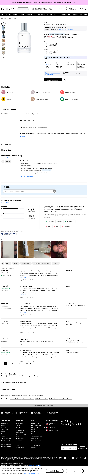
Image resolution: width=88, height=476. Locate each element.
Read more (23, 277)
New (2, 14)
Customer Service (35, 423)
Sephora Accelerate (6, 444)
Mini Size (49, 14)
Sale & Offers (83, 14)
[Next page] (30, 363)
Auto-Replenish (20, 438)
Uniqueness (70, 29)
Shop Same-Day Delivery (22, 450)
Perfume (15, 18)
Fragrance (29, 14)
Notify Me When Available (53, 79)
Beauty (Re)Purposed (6, 446)
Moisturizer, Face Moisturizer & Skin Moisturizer (25, 396)
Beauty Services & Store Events (22, 435)
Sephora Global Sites (6, 438)
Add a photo (4, 378)
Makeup (15, 14)
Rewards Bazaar (20, 443)
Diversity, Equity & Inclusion (5, 441)
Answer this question (27, 176)
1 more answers (25, 173)
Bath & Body (41, 14)
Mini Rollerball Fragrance (55, 399)
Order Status (19, 427)
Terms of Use (12, 465)
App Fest (8, 14)
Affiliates (3, 431)
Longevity (61, 29)
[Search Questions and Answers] (2, 161)
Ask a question (57, 27)
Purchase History (20, 430)
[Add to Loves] (65, 79)
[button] (69, 34)
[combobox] (23, 8)
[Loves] (81, 9)
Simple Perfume (67, 399)
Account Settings (20, 432)
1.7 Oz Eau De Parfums (41, 399)
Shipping (33, 431)
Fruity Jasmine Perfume (27, 399)
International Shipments (36, 436)
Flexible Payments (35, 445)
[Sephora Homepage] (7, 9)
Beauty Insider (19, 423)
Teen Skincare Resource (37, 450)
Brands (56, 14)
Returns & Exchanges (36, 425)
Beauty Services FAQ (36, 440)
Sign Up (82, 448)
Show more (23, 136)
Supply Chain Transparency (4, 428)
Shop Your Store (20, 447)
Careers (3, 425)
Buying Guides (34, 438)
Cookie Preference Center (32, 473)
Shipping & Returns (50, 74)
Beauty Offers (19, 440)
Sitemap (26, 465)
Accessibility (34, 447)
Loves (17, 445)
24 (27, 364)
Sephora (40, 396)
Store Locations (34, 443)
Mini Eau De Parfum (15, 399)
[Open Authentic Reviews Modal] (16, 234)
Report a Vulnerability (6, 449)
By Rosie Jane (48, 23)
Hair (35, 14)
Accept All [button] (74, 471)
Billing (32, 433)
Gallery (18, 425)
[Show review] (9, 249)
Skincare (21, 14)
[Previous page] (1, 363)
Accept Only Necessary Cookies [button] (54, 471)
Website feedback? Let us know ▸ (44, 406)
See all (3, 58)
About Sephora (4, 423)
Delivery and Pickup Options (35, 428)
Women (9, 18)
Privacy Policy (4, 465)
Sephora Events (5, 433)
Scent (65, 29)
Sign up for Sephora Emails (69, 444)
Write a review (5, 202)
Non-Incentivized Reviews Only (41, 263)
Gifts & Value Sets (65, 14)
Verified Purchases (25, 263)
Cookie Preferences (33, 465)
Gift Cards (75, 14)
